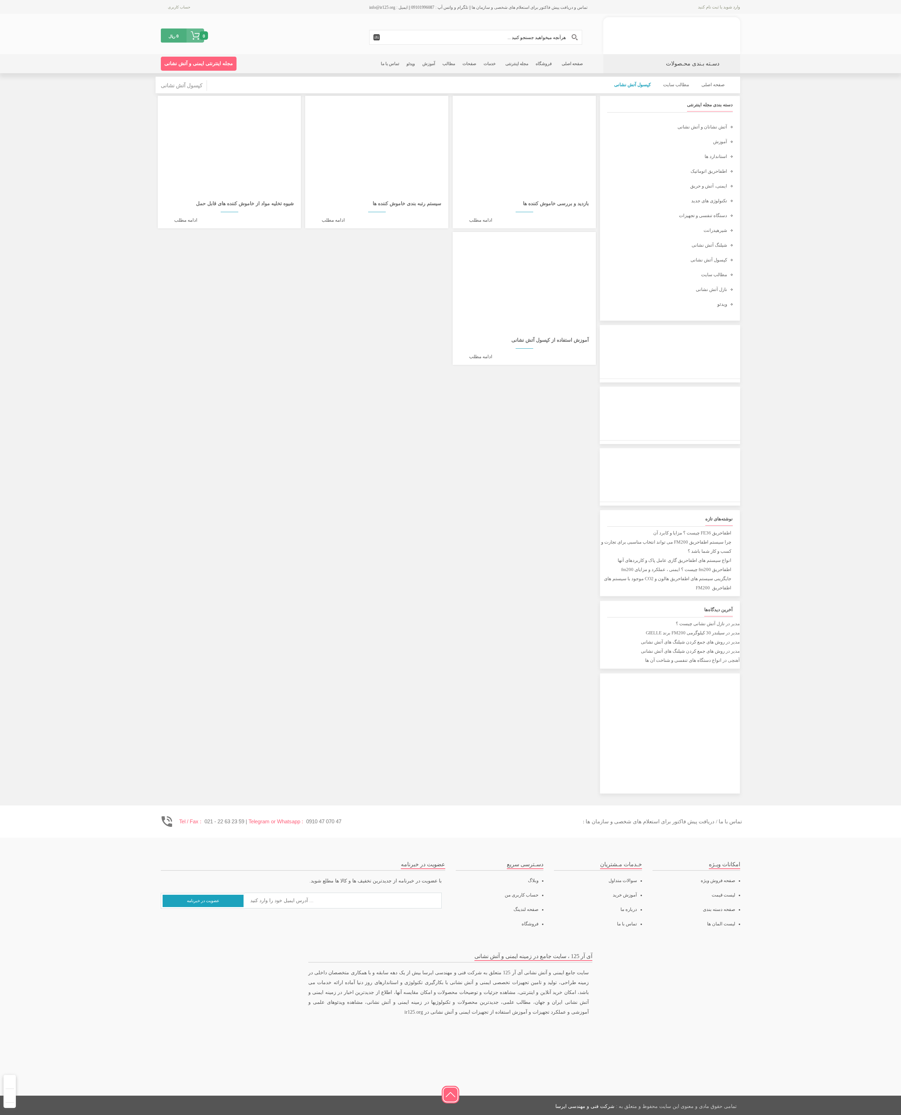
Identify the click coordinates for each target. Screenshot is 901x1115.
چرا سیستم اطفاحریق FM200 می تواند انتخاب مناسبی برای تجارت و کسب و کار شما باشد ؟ (666, 546)
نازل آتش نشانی (711, 289)
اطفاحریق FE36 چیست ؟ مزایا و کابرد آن (692, 533)
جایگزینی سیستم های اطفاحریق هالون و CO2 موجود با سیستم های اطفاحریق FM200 (667, 583)
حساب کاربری (179, 7)
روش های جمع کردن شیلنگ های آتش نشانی (683, 642)
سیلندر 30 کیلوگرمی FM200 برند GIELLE (685, 632)
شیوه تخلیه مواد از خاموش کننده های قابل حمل (245, 203)
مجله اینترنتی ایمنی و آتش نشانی (198, 63)
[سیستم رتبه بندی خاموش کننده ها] (376, 141)
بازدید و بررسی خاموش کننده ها (556, 203)
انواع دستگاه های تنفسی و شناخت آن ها (683, 660)
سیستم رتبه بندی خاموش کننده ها (407, 203)
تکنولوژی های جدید (709, 200)
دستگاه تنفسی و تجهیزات (703, 215)
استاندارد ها (716, 156)
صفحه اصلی (713, 84)
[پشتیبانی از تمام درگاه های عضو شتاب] (215, 1105)
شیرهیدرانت (715, 230)
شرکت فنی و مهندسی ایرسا (585, 1106)
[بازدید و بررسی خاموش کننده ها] (524, 141)
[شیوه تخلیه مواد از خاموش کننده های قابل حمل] (229, 141)
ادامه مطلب (480, 220)
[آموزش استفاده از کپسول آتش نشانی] (524, 277)
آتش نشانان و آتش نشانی (702, 126)
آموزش (720, 141)
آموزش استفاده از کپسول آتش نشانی (550, 340)
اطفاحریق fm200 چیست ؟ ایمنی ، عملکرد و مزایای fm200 (676, 569)
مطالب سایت (676, 84)
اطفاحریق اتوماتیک (709, 171)
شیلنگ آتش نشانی (709, 245)
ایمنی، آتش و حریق (708, 186)
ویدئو (722, 304)
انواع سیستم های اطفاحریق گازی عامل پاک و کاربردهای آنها (674, 560)
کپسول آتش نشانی (709, 259)
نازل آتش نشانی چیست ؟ (700, 623)
